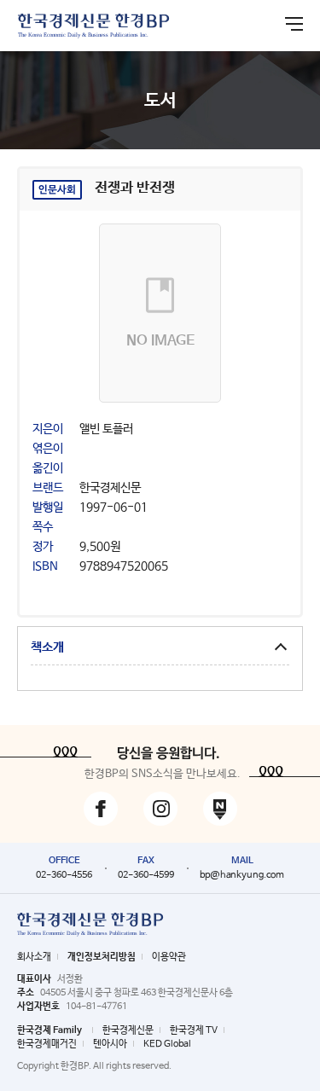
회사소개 (34, 957)
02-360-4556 (64, 875)
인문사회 (57, 190)
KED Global (167, 1044)
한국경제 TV (194, 1030)
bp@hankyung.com (242, 875)
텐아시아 (110, 1044)
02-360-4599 (146, 875)
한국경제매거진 (47, 1044)
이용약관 (169, 957)
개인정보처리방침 (101, 957)
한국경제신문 (128, 1030)
